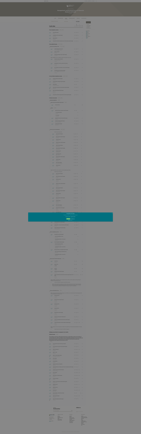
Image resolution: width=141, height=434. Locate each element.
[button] (70, 217)
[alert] (70, 217)
